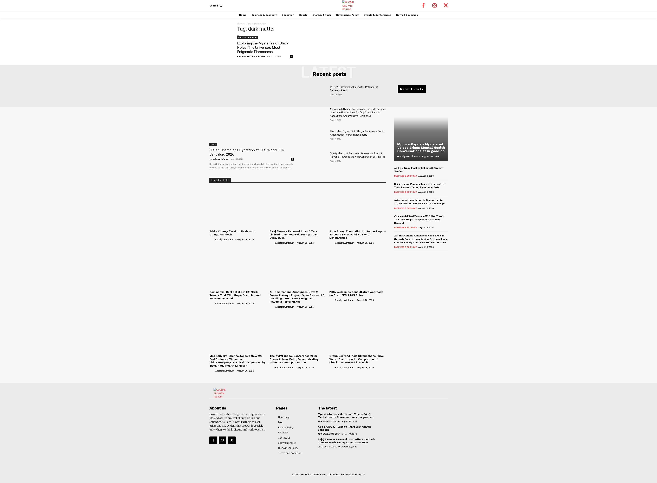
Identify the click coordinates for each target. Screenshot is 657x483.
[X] (446, 6)
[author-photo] (211, 239)
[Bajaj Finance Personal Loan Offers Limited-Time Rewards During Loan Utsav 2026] (297, 207)
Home (240, 23)
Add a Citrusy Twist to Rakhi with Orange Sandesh (232, 233)
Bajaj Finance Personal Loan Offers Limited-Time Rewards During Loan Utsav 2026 (293, 234)
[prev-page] (396, 256)
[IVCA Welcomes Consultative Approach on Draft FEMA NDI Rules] (357, 267)
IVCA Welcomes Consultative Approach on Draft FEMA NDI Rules (356, 293)
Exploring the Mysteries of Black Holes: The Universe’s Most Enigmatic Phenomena (262, 47)
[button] (216, 5)
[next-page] (402, 256)
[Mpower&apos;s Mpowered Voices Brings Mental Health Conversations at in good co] (421, 125)
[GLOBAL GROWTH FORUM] (328, 5)
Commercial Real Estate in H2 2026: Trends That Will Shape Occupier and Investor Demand (235, 295)
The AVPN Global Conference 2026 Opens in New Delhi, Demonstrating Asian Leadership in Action (293, 359)
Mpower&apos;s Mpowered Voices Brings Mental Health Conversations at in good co (421, 147)
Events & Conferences (247, 37)
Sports (213, 144)
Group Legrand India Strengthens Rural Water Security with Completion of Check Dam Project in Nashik (356, 359)
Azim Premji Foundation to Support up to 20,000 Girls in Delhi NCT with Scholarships (357, 234)
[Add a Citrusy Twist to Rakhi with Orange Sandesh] (237, 207)
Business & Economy (405, 176)
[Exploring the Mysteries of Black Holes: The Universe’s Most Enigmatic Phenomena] (265, 37)
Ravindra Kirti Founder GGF (251, 56)
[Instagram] (434, 6)
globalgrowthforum (219, 159)
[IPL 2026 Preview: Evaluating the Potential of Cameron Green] (314, 94)
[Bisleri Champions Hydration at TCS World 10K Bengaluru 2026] (251, 115)
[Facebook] (423, 6)
